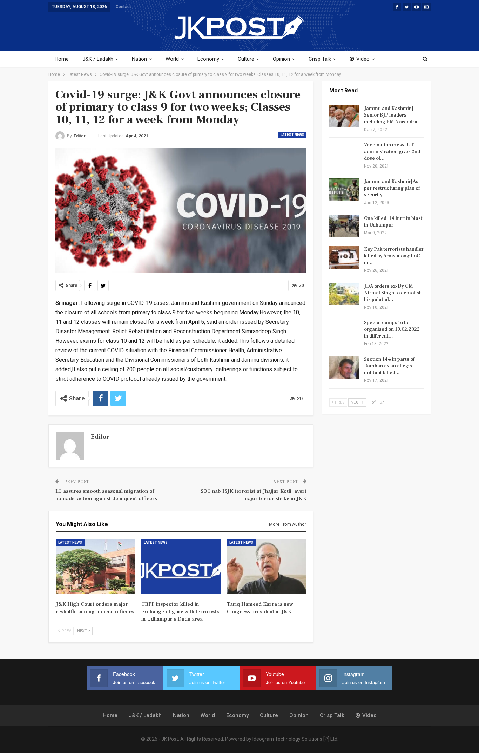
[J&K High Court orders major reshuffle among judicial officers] (95, 566)
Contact (123, 6)
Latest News (292, 135)
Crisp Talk (320, 59)
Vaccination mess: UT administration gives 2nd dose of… (392, 152)
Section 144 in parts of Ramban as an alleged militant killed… (389, 366)
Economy (208, 59)
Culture (246, 59)
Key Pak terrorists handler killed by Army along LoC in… (394, 256)
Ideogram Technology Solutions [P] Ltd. (295, 739)
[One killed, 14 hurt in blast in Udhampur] (344, 226)
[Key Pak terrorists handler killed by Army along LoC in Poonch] (344, 257)
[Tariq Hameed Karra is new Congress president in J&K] (266, 566)
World (172, 59)
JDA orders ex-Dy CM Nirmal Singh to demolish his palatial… (393, 293)
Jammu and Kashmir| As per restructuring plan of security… (392, 188)
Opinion (281, 59)
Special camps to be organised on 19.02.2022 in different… (392, 329)
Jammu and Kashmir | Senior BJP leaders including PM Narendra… (393, 115)
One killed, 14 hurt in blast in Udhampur (393, 221)
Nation (139, 59)
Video (363, 59)
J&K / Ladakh (97, 59)
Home (62, 59)
